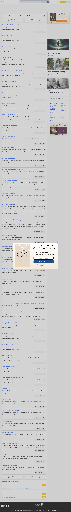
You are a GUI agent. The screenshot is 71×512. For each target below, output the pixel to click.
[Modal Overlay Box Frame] (35, 256)
